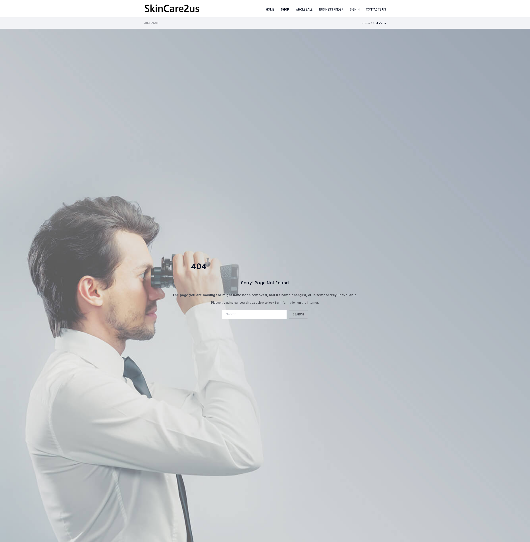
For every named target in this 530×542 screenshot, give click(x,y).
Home (270, 9)
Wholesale (304, 9)
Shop (285, 9)
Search (298, 314)
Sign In (355, 9)
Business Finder (331, 9)
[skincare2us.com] (172, 8)
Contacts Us (376, 9)
